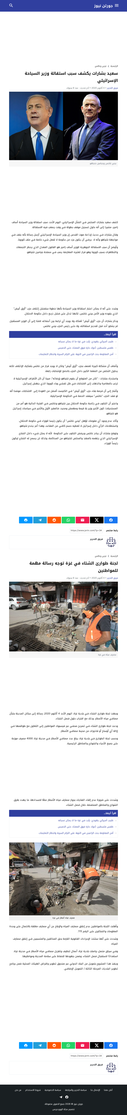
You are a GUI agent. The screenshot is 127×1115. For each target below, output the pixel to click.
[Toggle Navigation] (117, 5)
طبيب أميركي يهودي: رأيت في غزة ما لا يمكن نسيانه (85, 341)
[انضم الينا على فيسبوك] (66, 1097)
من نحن (18, 1090)
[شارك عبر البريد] (82, 520)
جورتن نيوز (103, 5)
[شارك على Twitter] (97, 520)
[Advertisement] (63, 37)
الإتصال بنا (95, 1090)
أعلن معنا (108, 1090)
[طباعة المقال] (26, 520)
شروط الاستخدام (33, 1090)
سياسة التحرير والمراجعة (76, 1090)
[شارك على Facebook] (111, 520)
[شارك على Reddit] (54, 520)
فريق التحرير (112, 88)
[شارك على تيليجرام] (40, 520)
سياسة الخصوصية (53, 1090)
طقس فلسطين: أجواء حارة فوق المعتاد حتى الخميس (85, 348)
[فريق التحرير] (111, 542)
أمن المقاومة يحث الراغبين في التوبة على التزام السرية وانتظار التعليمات (76, 354)
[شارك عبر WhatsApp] (68, 520)
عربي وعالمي (100, 66)
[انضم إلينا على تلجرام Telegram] (60, 1097)
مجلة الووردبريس (60, 1109)
